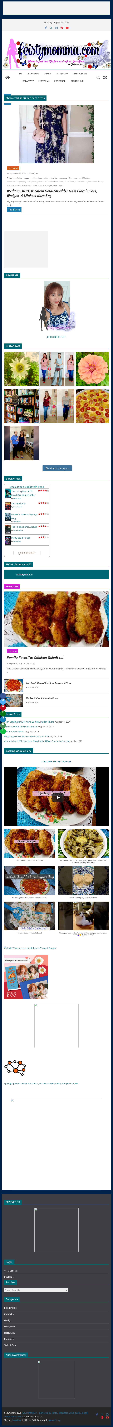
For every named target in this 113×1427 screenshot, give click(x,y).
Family (47, 73)
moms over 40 (64, 178)
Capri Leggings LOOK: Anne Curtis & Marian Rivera (29, 721)
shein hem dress (14, 185)
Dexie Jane (34, 173)
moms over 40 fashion (81, 178)
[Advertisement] (56, 8)
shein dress (69, 181)
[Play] (57, 797)
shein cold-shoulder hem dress (50, 181)
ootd (28, 181)
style (55, 185)
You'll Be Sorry (18, 503)
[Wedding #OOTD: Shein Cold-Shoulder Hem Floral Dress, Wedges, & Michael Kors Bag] (56, 134)
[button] (29, 846)
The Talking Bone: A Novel (24, 526)
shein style (47, 185)
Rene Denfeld (18, 530)
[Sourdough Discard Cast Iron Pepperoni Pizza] (13, 685)
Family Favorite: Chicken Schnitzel (35, 657)
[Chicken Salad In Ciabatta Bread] (13, 700)
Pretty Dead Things (20, 537)
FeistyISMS (44, 81)
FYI (20, 73)
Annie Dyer (17, 498)
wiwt (61, 185)
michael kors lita (50, 178)
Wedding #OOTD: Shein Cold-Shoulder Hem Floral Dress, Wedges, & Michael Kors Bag (52, 193)
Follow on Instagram (58, 468)
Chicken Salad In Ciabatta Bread (42, 698)
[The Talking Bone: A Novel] (8, 526)
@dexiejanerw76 (24, 574)
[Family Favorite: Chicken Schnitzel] (56, 619)
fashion (12, 178)
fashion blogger (23, 178)
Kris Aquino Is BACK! (14, 731)
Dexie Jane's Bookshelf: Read (27, 487)
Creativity (28, 81)
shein (34, 181)
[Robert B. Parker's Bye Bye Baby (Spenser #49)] (8, 514)
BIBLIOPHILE (77, 81)
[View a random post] (105, 77)
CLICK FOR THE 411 (56, 337)
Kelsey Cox (17, 541)
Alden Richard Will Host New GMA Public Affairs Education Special (36, 741)
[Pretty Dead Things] (8, 537)
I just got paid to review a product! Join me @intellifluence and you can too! (41, 1083)
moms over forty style (16, 181)
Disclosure (33, 73)
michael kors (36, 178)
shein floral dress (95, 181)
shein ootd (37, 185)
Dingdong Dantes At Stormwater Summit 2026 (26, 736)
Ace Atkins (17, 521)
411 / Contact (11, 1270)
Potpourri (60, 81)
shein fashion (81, 181)
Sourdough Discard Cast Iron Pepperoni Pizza (48, 683)
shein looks (26, 185)
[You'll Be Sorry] (8, 503)
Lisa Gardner (17, 507)
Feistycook (62, 73)
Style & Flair (80, 73)
